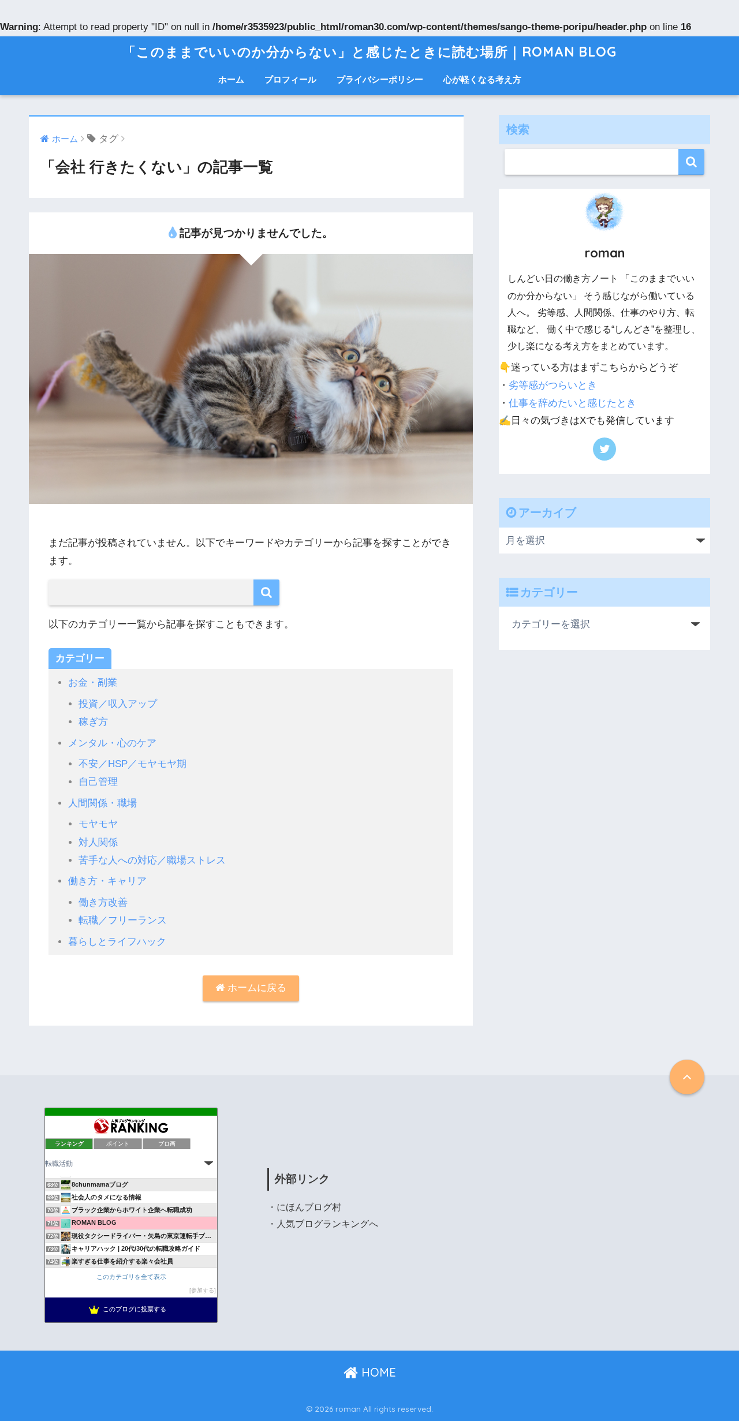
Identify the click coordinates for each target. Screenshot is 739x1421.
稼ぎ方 (93, 721)
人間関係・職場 (102, 803)
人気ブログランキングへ (327, 1224)
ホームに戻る (255, 987)
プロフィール (290, 79)
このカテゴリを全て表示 (131, 1276)
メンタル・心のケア (112, 743)
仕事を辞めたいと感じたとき (572, 403)
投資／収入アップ (118, 703)
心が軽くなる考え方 (482, 79)
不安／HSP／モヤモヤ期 (132, 763)
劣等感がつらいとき (553, 385)
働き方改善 (103, 902)
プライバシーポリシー (380, 79)
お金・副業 (92, 682)
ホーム (231, 79)
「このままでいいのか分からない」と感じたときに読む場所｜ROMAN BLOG (369, 51)
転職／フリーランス (123, 920)
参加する (202, 1290)
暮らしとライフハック (117, 941)
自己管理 (98, 781)
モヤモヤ (98, 823)
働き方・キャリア (107, 881)
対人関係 (98, 842)
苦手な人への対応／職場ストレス (152, 860)
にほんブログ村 (309, 1207)
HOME (377, 1372)
